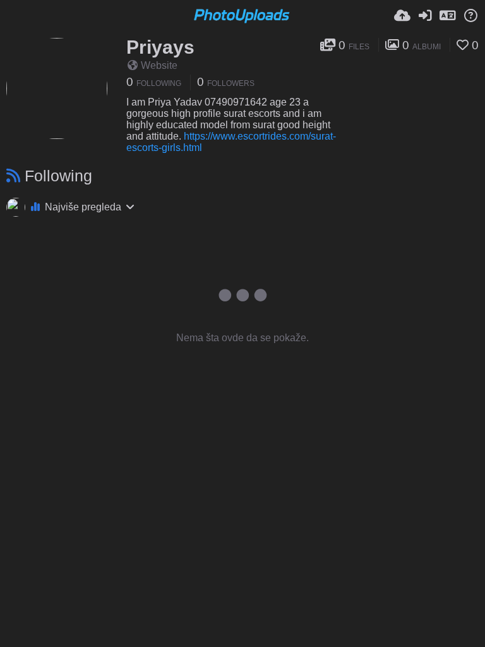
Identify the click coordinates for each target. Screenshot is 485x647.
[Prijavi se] (425, 16)
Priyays (160, 47)
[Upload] (402, 16)
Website (159, 65)
